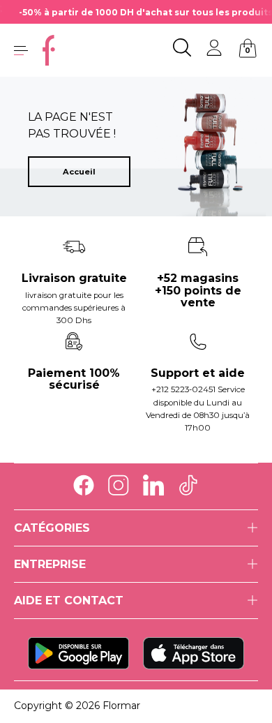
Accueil (79, 172)
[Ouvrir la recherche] (182, 50)
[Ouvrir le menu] (21, 50)
